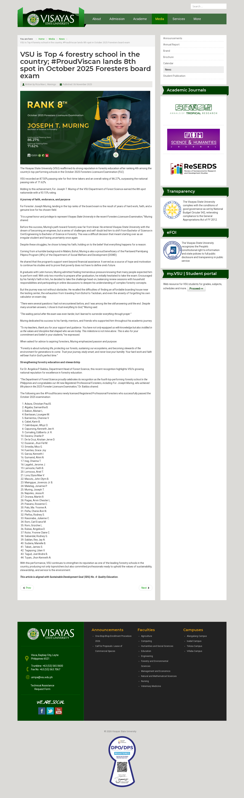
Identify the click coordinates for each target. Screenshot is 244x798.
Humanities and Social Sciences (157, 646)
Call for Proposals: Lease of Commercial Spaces (108, 648)
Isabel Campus (194, 641)
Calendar (168, 63)
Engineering (147, 656)
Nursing (145, 681)
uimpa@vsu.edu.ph (42, 677)
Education (146, 651)
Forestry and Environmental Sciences (154, 663)
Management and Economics (155, 671)
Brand (166, 50)
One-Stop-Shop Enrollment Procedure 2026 (113, 638)
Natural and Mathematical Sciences (159, 676)
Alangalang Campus (197, 636)
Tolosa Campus (194, 646)
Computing (146, 641)
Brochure (168, 57)
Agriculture (146, 636)
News (168, 69)
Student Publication (174, 75)
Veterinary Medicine (151, 686)
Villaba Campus (194, 651)
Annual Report (171, 44)
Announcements (172, 38)
